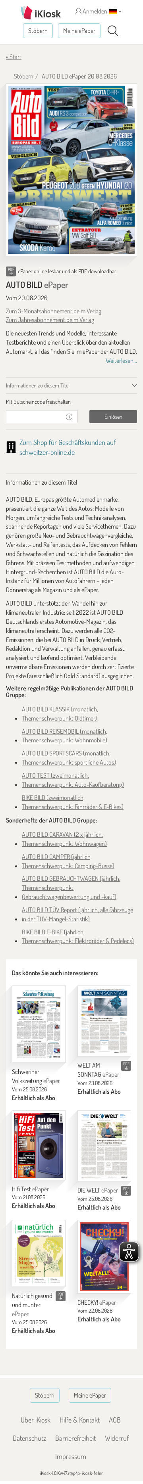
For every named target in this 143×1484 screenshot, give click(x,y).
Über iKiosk (35, 1419)
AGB (115, 1419)
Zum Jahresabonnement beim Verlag (50, 320)
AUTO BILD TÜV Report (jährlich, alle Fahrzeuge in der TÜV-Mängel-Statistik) (77, 914)
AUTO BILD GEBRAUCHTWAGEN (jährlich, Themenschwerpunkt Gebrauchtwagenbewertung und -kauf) (71, 887)
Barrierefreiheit (75, 1438)
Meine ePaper (79, 31)
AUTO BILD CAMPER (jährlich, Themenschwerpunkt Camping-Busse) (68, 861)
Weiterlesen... (121, 360)
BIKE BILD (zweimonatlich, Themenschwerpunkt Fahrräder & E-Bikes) (73, 802)
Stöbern (38, 31)
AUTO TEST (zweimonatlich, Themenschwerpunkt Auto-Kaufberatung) (73, 779)
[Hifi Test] (39, 1145)
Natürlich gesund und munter (32, 1305)
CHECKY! (96, 1302)
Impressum (70, 1456)
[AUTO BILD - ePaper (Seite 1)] (71, 169)
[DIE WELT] (104, 1146)
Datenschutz (29, 1438)
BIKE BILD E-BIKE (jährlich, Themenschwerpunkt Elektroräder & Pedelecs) (78, 936)
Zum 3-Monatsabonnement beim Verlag (53, 311)
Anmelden (94, 11)
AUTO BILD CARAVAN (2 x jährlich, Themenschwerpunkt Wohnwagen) (64, 838)
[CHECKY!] (104, 1257)
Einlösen (113, 416)
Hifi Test (30, 1189)
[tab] (71, 402)
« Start (13, 57)
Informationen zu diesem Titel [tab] (38, 385)
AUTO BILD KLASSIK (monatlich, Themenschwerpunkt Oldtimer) (60, 713)
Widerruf (117, 1438)
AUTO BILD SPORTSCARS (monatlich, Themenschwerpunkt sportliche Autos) (69, 757)
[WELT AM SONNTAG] (104, 1021)
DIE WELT (97, 1190)
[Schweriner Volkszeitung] (39, 1024)
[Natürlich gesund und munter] (39, 1253)
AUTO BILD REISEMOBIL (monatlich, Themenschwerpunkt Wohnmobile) (64, 735)
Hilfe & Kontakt (80, 1419)
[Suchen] (113, 31)
